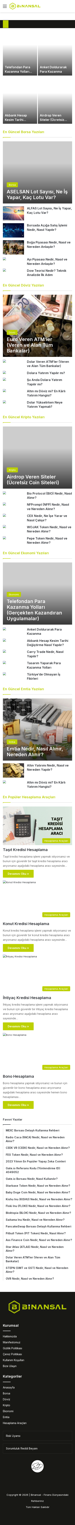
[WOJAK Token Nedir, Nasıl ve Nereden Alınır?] (4, 527)
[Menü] (5, 7)
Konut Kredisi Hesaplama (26, 923)
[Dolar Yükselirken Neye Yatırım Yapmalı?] (4, 402)
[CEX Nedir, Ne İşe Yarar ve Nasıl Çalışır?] (4, 516)
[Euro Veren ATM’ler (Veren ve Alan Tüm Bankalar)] (37, 326)
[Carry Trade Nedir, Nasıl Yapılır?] (4, 652)
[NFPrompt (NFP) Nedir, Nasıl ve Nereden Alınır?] (4, 504)
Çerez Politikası (12, 1354)
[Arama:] (70, 7)
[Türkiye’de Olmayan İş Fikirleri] (4, 674)
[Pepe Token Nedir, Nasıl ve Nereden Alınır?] (4, 538)
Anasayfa (9, 1387)
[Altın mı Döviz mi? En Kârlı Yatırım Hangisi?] (4, 391)
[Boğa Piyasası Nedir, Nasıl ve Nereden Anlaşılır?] (13, 247)
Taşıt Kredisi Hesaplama (25, 849)
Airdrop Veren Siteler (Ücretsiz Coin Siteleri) (52, 119)
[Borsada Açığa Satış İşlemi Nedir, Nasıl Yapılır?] (13, 230)
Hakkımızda (10, 1336)
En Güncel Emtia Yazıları (23, 689)
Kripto (6, 1405)
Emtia (6, 1417)
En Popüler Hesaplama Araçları (29, 797)
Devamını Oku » (18, 873)
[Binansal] (25, 6)
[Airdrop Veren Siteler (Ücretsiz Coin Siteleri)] (55, 100)
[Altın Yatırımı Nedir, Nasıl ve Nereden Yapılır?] (13, 770)
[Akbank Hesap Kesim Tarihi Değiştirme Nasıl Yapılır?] (20, 100)
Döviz (6, 1399)
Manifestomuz (11, 1342)
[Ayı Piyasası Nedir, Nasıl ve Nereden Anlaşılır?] (4, 259)
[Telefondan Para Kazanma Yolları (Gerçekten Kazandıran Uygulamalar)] (20, 52)
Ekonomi (8, 1411)
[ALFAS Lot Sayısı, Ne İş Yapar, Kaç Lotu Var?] (13, 213)
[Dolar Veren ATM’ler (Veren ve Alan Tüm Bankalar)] (4, 362)
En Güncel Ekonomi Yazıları (26, 553)
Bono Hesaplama (18, 1076)
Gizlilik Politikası (12, 1348)
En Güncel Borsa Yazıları (23, 132)
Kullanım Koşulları (13, 1360)
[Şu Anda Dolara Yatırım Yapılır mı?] (4, 380)
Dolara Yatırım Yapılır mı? (46, 373)
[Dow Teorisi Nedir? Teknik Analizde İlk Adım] (4, 271)
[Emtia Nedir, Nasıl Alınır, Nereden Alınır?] (37, 729)
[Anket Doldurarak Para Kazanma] (55, 52)
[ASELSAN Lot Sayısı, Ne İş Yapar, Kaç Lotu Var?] (37, 172)
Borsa (6, 1393)
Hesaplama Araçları (15, 1423)
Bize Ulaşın (10, 1366)
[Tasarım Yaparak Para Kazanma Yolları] (4, 663)
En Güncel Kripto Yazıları (24, 417)
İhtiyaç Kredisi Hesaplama (27, 997)
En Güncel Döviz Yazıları (23, 285)
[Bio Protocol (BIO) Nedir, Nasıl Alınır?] (4, 493)
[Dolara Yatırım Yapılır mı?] (4, 373)
